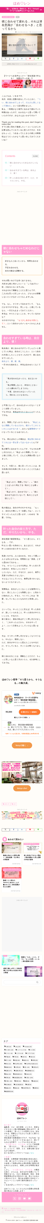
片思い (29, 1077)
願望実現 (9, 1091)
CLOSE (35, 156)
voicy (17, 1046)
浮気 (8, 1077)
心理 (18, 1067)
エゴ (32, 1050)
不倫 (8, 1056)
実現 (35, 1060)
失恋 (17, 1060)
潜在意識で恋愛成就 (8, 17)
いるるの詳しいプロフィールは (19, 1185)
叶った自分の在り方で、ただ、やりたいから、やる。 (24, 179)
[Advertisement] (22, 216)
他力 (24, 1056)
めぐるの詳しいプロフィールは (19, 1153)
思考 (35, 1067)
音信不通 (26, 1088)
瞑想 (27, 1081)
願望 (36, 1088)
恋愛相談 (30, 1070)
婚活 (26, 1060)
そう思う (9, 1050)
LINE (8, 1046)
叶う (8, 1060)
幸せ (8, 1063)
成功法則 (18, 1074)
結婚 (35, 1081)
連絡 (8, 1088)
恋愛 (8, 1070)
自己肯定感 (19, 1084)
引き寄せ (18, 1063)
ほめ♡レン (22, 3)
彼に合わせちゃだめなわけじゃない (24, 164)
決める (28, 1074)
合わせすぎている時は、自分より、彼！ (23, 171)
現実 (18, 1081)
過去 (17, 1088)
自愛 (14, 804)
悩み (8, 1074)
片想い (9, 1081)
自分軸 (8, 1084)
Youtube (28, 1046)
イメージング (21, 1050)
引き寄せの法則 (32, 1063)
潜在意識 (18, 1077)
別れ (33, 1056)
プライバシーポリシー (20, 1217)
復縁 (8, 1067)
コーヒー (9, 1053)
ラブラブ (30, 1053)
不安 (16, 1056)
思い (27, 1067)
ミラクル (20, 1053)
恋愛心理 (6, 804)
